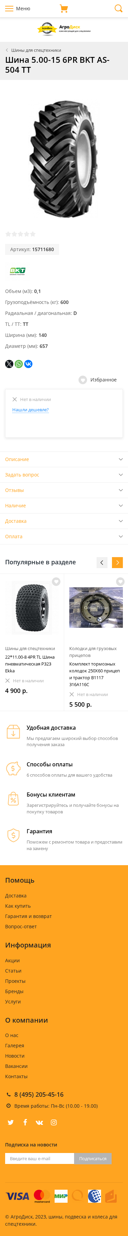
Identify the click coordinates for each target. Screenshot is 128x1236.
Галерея (14, 1045)
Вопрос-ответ (21, 926)
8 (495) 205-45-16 (38, 1094)
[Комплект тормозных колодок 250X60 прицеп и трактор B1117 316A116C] (96, 608)
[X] (9, 364)
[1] (8, 234)
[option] (32, 642)
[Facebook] (24, 1122)
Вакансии (16, 1066)
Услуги (13, 1001)
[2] (14, 234)
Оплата (14, 536)
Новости (15, 1055)
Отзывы (14, 490)
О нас (11, 1035)
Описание (17, 459)
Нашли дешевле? (30, 410)
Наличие (15, 505)
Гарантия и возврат (28, 916)
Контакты (16, 1076)
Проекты (15, 981)
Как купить (18, 906)
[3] (20, 234)
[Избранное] (56, 581)
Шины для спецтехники (36, 50)
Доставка (16, 521)
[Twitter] (10, 1122)
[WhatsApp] (19, 364)
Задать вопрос (22, 474)
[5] (33, 234)
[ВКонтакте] (28, 364)
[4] (27, 234)
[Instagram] (53, 1122)
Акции (12, 960)
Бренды (14, 991)
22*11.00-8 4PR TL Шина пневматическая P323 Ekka (30, 664)
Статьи (13, 970)
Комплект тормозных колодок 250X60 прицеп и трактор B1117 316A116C (94, 674)
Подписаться (92, 1158)
